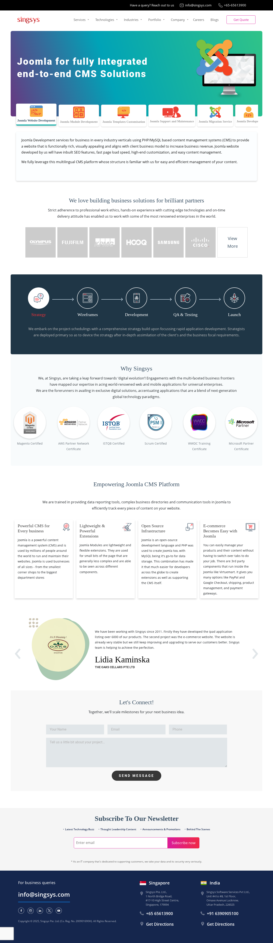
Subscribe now (183, 842)
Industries (131, 20)
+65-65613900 (235, 5)
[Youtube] (59, 911)
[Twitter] (49, 911)
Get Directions (160, 924)
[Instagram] (31, 911)
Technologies (104, 20)
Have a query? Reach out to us (152, 5)
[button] (241, 19)
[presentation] (18, 656)
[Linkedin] (40, 911)
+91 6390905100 (222, 913)
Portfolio (154, 20)
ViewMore (232, 242)
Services (80, 20)
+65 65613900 (159, 913)
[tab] (36, 115)
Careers (198, 20)
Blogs (215, 20)
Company (178, 20)
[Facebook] (21, 911)
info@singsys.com (198, 5)
